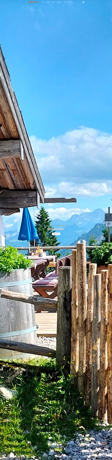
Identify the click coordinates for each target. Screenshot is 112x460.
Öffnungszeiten (56, 233)
